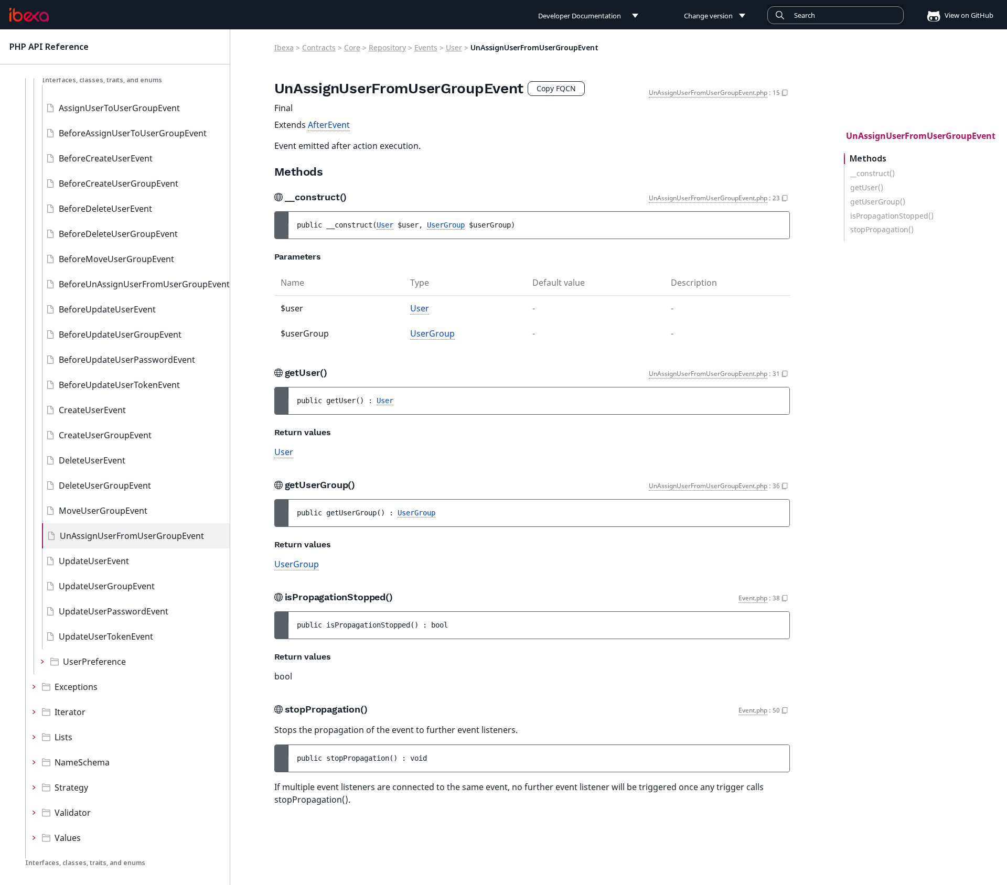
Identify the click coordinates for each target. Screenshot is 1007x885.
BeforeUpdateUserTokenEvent (119, 385)
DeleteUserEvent (92, 460)
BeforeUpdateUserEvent (107, 309)
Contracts (319, 47)
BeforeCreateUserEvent (106, 158)
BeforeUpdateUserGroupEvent (120, 334)
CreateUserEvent (92, 410)
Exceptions (76, 687)
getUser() (866, 187)
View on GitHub (968, 15)
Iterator (70, 712)
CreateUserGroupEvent (105, 435)
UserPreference (94, 661)
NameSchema (82, 762)
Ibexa (284, 47)
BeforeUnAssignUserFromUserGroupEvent (144, 284)
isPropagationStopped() (892, 216)
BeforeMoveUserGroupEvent (116, 259)
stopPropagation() (882, 230)
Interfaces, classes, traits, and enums (102, 79)
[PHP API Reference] (29, 15)
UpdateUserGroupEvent (107, 586)
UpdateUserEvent (94, 561)
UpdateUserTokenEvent (106, 636)
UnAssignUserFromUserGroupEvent (132, 536)
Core (352, 47)
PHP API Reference (49, 46)
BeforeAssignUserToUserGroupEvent (133, 133)
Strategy (71, 787)
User (454, 47)
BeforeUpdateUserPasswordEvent (127, 359)
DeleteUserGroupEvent (105, 485)
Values (68, 838)
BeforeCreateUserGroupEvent (118, 183)
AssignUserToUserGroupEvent (119, 108)
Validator (73, 812)
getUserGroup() (877, 202)
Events (425, 47)
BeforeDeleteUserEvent (105, 208)
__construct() (872, 173)
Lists (63, 737)
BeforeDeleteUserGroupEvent (118, 234)
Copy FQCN (556, 88)
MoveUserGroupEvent (103, 510)
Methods (868, 158)
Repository (387, 47)
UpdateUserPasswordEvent (113, 611)
